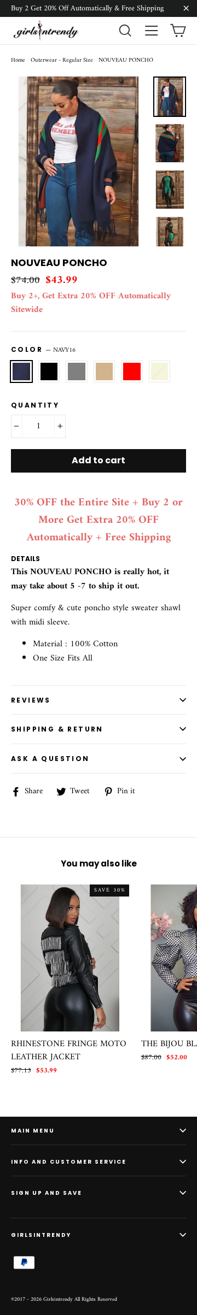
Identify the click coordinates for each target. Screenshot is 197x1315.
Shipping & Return (57, 729)
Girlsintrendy (41, 1235)
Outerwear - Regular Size (62, 60)
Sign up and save (46, 1193)
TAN (104, 371)
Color (43, 350)
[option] (79, 161)
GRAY (76, 371)
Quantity (35, 405)
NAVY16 (21, 371)
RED (131, 371)
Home (18, 60)
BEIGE (159, 371)
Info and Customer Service (68, 1162)
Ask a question (50, 758)
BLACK (49, 371)
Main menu (33, 1131)
